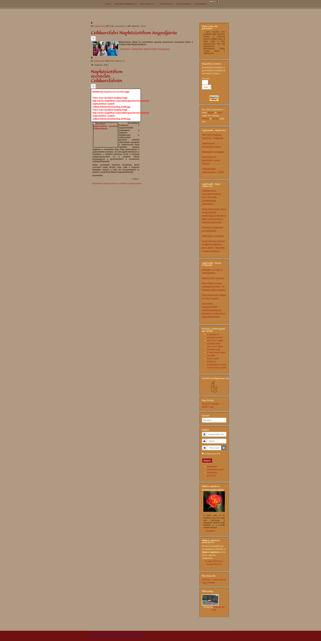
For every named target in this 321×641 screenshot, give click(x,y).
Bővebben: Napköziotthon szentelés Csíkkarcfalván (117, 183)
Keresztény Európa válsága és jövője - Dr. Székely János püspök (213, 286)
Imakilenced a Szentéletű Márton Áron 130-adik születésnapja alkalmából (211, 197)
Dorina (215, 118)
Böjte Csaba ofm (147, 4)
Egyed (211, 112)
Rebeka (205, 118)
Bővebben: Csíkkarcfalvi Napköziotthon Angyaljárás (145, 49)
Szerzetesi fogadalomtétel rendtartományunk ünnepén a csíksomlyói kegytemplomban (213, 310)
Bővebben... (211, 531)
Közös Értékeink (166, 4)
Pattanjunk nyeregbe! (213, 152)
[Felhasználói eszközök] (93, 38)
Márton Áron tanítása (213, 278)
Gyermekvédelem (183, 4)
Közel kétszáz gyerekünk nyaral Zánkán (211, 160)
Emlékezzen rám (212, 453)
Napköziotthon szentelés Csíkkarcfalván (107, 76)
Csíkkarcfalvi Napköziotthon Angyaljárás (134, 33)
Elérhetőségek (200, 4)
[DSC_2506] (214, 599)
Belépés (207, 460)
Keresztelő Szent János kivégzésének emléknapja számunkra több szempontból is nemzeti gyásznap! (214, 216)
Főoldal (108, 4)
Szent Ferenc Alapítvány (124, 4)
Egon (219, 112)
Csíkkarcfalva (100, 26)
